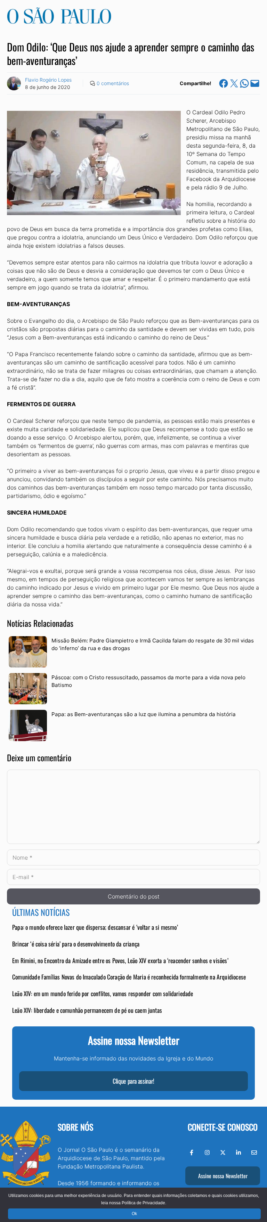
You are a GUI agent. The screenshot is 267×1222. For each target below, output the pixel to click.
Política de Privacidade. (144, 1202)
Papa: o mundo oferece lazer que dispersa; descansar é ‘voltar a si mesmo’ (95, 927)
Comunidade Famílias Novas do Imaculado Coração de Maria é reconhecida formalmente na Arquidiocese (129, 976)
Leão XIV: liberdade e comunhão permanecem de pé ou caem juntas (87, 1010)
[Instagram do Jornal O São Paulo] (207, 1152)
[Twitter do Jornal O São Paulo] (223, 1152)
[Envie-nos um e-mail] (254, 1152)
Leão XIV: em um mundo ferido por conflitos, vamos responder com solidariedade (102, 993)
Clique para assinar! (133, 1080)
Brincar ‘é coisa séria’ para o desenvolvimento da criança (75, 943)
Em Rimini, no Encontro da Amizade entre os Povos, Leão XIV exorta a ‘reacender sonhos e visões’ (120, 960)
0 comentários (113, 83)
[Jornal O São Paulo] (59, 21)
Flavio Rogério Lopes (48, 80)
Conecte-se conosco (223, 1127)
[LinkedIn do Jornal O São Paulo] (238, 1152)
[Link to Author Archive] (14, 83)
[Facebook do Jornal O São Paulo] (192, 1152)
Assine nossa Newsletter (223, 1176)
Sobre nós (75, 1127)
